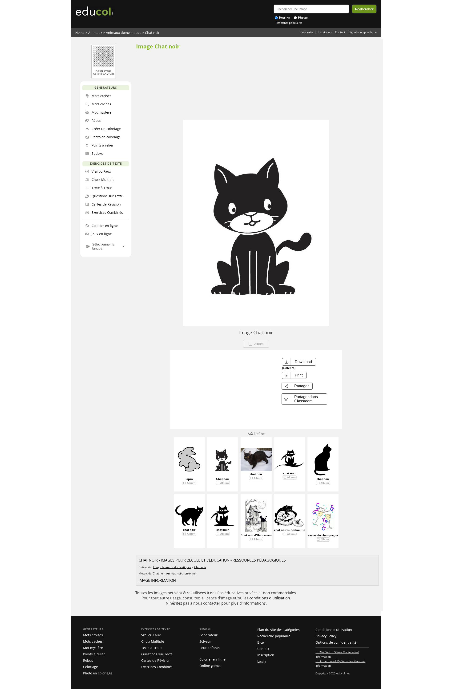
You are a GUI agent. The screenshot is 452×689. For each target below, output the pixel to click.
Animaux (95, 32)
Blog (260, 642)
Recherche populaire (273, 636)
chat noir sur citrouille (289, 530)
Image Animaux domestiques (172, 567)
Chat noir (152, 32)
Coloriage (90, 667)
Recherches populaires (288, 22)
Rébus (88, 660)
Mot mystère (93, 647)
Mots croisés (93, 635)
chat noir (256, 474)
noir (179, 573)
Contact (340, 32)
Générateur (208, 635)
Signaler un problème (363, 32)
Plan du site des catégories (278, 629)
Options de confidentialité (335, 642)
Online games (210, 665)
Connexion (307, 32)
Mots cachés (93, 641)
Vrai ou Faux (151, 635)
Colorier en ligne (212, 659)
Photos (302, 18)
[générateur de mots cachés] (103, 77)
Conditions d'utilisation (333, 629)
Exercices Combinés (157, 667)
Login (261, 661)
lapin (189, 479)
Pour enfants (209, 647)
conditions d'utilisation (269, 598)
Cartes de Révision (155, 660)
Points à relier (94, 654)
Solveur (205, 641)
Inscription (324, 32)
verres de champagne (323, 535)
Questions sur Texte (157, 654)
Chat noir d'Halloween (256, 535)
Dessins (284, 18)
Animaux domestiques (123, 32)
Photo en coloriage (97, 673)
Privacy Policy (325, 636)
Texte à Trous (151, 647)
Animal (170, 573)
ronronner (190, 573)
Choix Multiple (152, 641)
